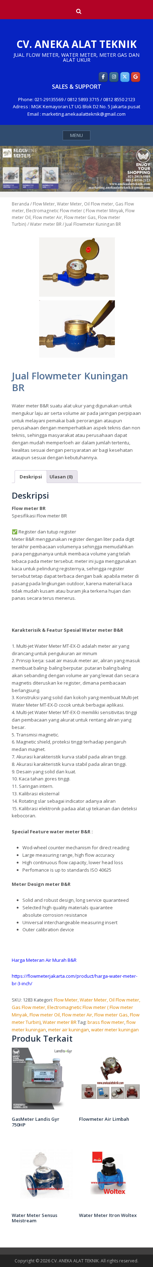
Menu (76, 135)
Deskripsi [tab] (31, 476)
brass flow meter (106, 1022)
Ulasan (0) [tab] (61, 476)
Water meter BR (46, 224)
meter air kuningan (68, 1029)
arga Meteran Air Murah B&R (45, 960)
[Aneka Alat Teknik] (103, 77)
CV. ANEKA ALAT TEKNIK (76, 44)
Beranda (20, 204)
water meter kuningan (115, 1029)
